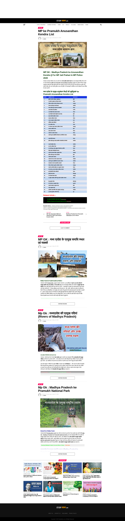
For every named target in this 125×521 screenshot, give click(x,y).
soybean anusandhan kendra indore (76, 208)
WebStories (81, 24)
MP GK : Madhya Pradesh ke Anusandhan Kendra (55, 208)
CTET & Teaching (41, 24)
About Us (50, 513)
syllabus (73, 24)
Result (67, 24)
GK (63, 24)
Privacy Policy (73, 513)
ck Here (68, 445)
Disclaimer (65, 513)
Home (59, 24)
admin (44, 38)
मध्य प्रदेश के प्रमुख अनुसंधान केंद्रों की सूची (51, 209)
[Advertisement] (62, 9)
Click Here (63, 199)
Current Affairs (51, 24)
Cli (65, 445)
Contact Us (57, 513)
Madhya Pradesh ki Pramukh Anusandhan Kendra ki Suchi (57, 207)
